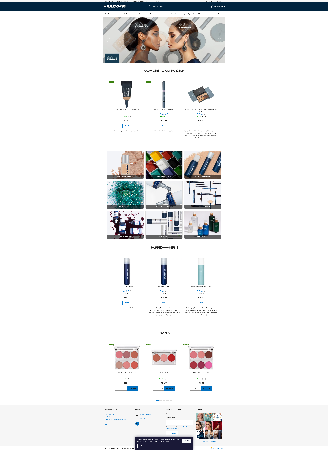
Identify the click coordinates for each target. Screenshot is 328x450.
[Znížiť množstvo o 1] (116, 388)
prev (106, 112)
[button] (108, 40)
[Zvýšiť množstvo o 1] (125, 388)
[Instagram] (137, 424)
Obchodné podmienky (122, 1)
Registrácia (218, 1)
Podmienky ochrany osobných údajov (142, 1)
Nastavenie (142, 446)
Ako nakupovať (109, 1)
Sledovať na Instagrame (210, 441)
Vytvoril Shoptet (218, 448)
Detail (127, 126)
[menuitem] (111, 14)
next (221, 112)
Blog (106, 424)
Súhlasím (186, 441)
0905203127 (144, 419)
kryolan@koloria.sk (145, 415)
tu (169, 441)
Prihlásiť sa (172, 433)
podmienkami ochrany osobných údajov (177, 427)
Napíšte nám (109, 422)
